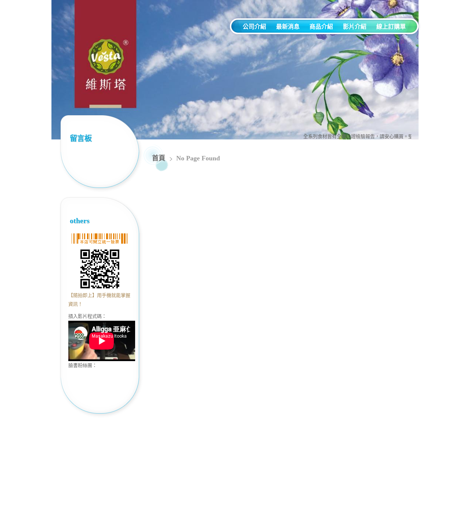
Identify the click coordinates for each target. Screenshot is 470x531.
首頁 (158, 158)
